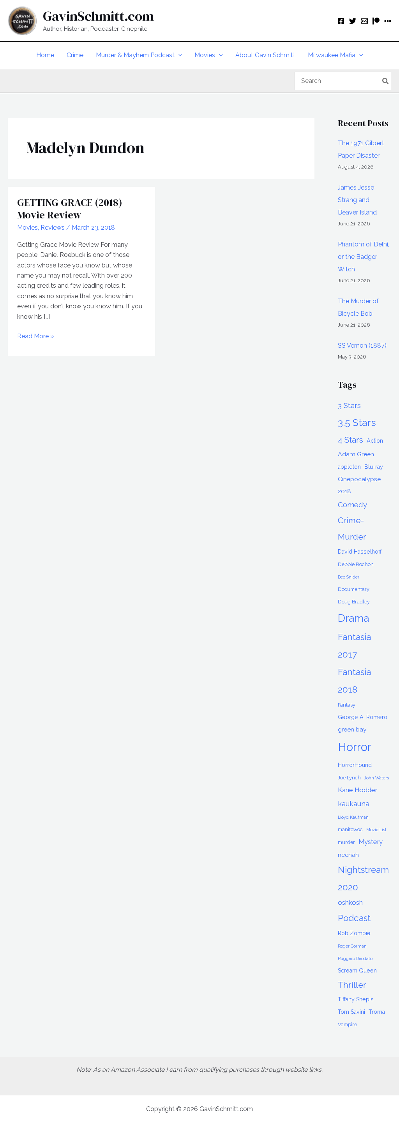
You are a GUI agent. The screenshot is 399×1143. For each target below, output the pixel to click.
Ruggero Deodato (355, 958)
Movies (27, 227)
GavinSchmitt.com (98, 16)
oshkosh (350, 902)
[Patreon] (376, 21)
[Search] (386, 81)
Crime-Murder (352, 528)
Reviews (53, 227)
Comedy (352, 504)
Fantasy (346, 705)
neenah (348, 854)
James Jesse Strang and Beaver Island (357, 200)
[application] (178, 55)
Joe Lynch (349, 778)
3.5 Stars (357, 422)
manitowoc (350, 829)
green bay (352, 729)
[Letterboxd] (387, 21)
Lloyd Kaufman (353, 817)
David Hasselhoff (359, 552)
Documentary (353, 589)
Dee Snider (348, 577)
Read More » (35, 336)
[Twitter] (352, 21)
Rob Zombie (354, 933)
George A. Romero (362, 717)
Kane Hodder (357, 790)
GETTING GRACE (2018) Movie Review (69, 208)
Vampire (347, 1024)
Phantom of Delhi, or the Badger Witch (363, 257)
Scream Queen (357, 970)
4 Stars (350, 440)
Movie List (376, 829)
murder (346, 842)
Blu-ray (373, 467)
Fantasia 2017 (354, 645)
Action (375, 441)
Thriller (352, 985)
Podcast (354, 918)
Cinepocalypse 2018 (359, 485)
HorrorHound (355, 765)
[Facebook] (340, 21)
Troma (377, 1012)
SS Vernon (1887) (362, 345)
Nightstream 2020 (363, 878)
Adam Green (356, 454)
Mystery (370, 842)
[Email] (364, 21)
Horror (354, 747)
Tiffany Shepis (356, 999)
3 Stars (349, 405)
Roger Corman (352, 946)
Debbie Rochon (356, 564)
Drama (353, 618)
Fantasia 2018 (354, 681)
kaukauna (353, 804)
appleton (349, 467)
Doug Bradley (354, 602)
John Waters (376, 777)
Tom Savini (351, 1012)
